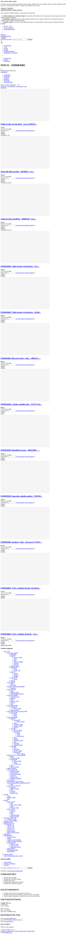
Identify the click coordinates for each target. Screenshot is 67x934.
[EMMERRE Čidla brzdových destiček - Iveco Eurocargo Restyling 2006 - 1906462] (25, 263)
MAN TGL (10, 802)
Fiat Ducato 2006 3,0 (9, 818)
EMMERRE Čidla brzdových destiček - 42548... (21, 312)
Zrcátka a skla (17, 764)
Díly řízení (13, 685)
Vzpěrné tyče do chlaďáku (14, 840)
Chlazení (16, 663)
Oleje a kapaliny (11, 769)
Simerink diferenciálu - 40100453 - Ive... (17, 172)
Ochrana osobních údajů (20, 931)
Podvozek (13, 678)
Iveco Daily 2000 (12, 695)
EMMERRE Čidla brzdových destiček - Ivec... (20, 266)
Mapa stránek (31, 931)
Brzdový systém (14, 692)
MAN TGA (10, 809)
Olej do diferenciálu (15, 774)
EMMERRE (4, 72)
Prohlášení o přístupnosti (7, 931)
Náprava (12, 680)
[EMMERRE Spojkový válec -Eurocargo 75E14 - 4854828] (25, 538)
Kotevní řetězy (11, 851)
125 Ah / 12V (10, 828)
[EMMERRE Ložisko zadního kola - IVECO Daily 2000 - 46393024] (25, 401)
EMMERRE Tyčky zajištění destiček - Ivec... (19, 634)
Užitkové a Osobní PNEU (10, 821)
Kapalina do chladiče (15, 778)
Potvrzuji (3, 23)
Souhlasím (10, 8)
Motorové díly (14, 793)
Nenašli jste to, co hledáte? (11, 53)
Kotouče (16, 675)
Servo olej (13, 775)
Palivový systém (18, 657)
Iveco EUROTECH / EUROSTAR (16, 711)
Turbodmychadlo (14, 815)
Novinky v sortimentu (9, 863)
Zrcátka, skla (17, 670)
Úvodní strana (7, 45)
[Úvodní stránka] (6, 36)
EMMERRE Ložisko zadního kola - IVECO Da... (21, 404)
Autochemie (7, 834)
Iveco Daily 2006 (12, 653)
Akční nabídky (8, 862)
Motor (12, 656)
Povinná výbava (11, 837)
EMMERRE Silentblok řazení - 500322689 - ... (20, 450)
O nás (5, 47)
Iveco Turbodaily (11, 705)
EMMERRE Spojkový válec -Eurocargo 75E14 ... (21, 542)
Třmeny (16, 673)
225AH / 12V (10, 829)
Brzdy (12, 672)
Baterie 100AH (11, 831)
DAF (5, 794)
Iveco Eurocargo (11, 717)
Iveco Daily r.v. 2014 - (13, 786)
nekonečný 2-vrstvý (15, 847)
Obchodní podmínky (9, 51)
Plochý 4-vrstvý (14, 844)
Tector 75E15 (11, 689)
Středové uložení (11, 768)
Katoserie (12, 810)
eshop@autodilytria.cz (10, 918)
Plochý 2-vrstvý (14, 845)
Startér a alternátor (18, 661)
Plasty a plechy (21, 721)
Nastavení (3, 8)
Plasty (15, 715)
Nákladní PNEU (8, 822)
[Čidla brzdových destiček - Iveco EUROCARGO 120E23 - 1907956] (25, 120)
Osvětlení (12, 791)
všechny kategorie (5, 645)
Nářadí (9, 838)
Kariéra (6, 48)
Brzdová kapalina (15, 771)
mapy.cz (11, 927)
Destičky (16, 676)
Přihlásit (30, 868)
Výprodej (6, 865)
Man (5, 800)
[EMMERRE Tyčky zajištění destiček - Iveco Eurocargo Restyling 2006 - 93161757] (25, 630)
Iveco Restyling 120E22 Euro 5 (15, 781)
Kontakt (6, 50)
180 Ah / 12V (10, 825)
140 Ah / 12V (10, 826)
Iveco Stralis (10, 682)
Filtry (15, 660)
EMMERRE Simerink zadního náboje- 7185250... (21, 496)
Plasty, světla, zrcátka (15, 804)
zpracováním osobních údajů (15, 871)
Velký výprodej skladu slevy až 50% (13, 856)
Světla (15, 669)
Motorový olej (14, 777)
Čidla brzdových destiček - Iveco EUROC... (19, 124)
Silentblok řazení (18, 745)
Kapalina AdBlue (8, 854)
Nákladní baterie (8, 823)
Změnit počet (4, 130)
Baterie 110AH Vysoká (13, 832)
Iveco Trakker (10, 780)
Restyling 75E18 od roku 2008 (15, 686)
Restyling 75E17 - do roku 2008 (15, 755)
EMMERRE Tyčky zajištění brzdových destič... (20, 588)
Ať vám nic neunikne (6, 868)
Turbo (15, 659)
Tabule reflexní (11, 848)
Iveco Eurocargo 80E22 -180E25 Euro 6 (18, 783)
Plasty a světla (17, 708)
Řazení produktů (5, 85)
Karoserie (13, 667)
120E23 (12, 746)
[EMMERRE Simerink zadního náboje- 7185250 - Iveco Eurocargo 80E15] (25, 492)
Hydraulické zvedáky (12, 850)
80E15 (12, 718)
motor (11, 784)
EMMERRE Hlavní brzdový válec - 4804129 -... (21, 358)
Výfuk (15, 679)
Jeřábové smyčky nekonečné (14, 841)
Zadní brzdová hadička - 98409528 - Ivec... (18, 219)
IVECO (6, 651)
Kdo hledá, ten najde (6, 39)
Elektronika (13, 654)
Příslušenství (7, 835)
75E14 (12, 729)
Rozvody (16, 664)
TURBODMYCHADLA (17, 694)
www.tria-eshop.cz (8, 921)
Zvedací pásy (10, 842)
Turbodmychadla (14, 666)
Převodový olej (14, 772)
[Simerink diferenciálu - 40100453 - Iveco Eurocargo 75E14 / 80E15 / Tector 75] (25, 168)
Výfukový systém (18, 724)
